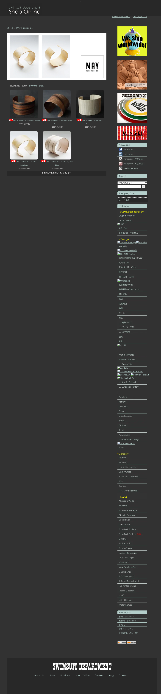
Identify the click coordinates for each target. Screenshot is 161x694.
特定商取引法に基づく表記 (128, 633)
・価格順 (40, 86)
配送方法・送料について (127, 621)
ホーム (10, 28)
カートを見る (124, 200)
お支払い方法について (127, 617)
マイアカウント (140, 16)
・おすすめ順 (32, 86)
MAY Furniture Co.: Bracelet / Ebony (26, 120)
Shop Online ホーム (121, 16)
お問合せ (122, 625)
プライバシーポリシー (127, 629)
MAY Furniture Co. (24, 28)
